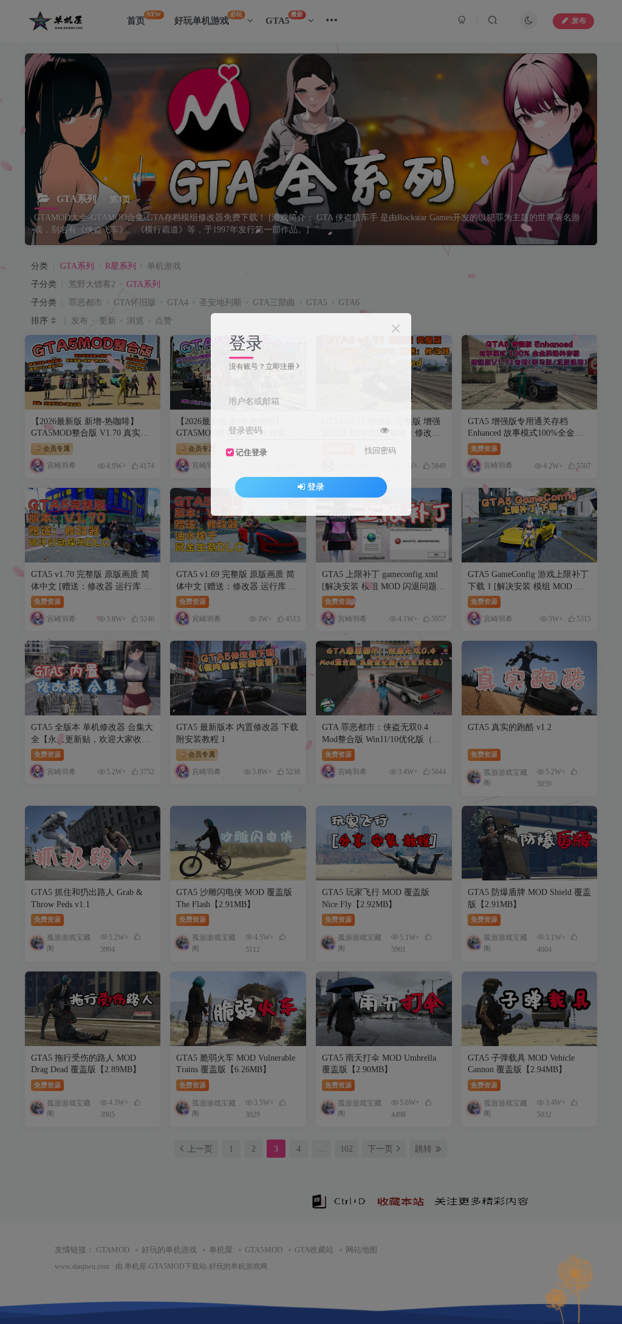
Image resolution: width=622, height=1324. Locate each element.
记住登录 (251, 452)
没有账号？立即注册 (262, 366)
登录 (315, 486)
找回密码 (380, 451)
